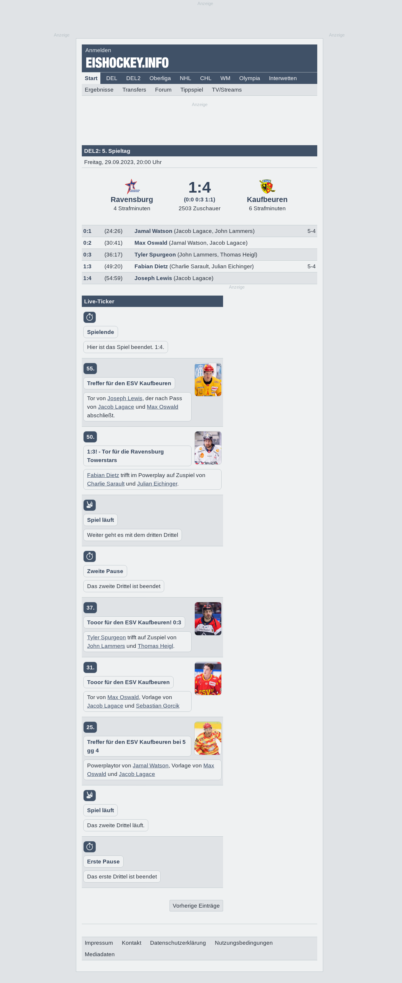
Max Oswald (150, 243)
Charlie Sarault (190, 266)
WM (225, 78)
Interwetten (283, 78)
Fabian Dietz (151, 266)
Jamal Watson (153, 231)
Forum (163, 90)
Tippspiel (191, 90)
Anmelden (98, 50)
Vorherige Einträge (196, 906)
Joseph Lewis (153, 278)
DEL (111, 78)
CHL (206, 78)
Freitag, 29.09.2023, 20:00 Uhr (123, 162)
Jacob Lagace (194, 231)
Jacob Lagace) (194, 278)
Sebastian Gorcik (158, 706)
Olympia (249, 78)
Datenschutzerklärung (178, 943)
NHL (185, 78)
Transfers (134, 90)
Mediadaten (100, 954)
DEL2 (133, 78)
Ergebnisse (99, 90)
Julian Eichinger (232, 266)
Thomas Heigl (237, 254)
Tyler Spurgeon (155, 254)
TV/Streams (227, 90)
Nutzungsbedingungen (244, 943)
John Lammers (234, 231)
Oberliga (160, 78)
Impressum (99, 943)
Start (91, 78)
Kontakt (131, 943)
